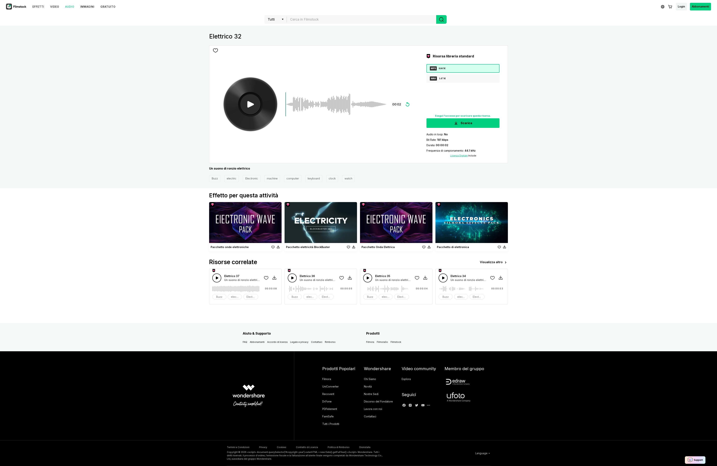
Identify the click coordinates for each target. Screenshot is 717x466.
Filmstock (396, 342)
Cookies (281, 447)
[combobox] (361, 19)
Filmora (370, 342)
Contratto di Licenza (307, 447)
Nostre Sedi (371, 394)
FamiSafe (328, 416)
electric (231, 178)
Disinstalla (364, 447)
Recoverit (328, 394)
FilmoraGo (382, 342)
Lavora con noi (373, 408)
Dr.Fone (327, 401)
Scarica (466, 123)
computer (292, 178)
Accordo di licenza (277, 342)
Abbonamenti (700, 6)
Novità (368, 386)
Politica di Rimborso (339, 447)
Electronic (251, 178)
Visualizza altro (491, 262)
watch (348, 178)
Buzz (215, 178)
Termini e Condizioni (238, 447)
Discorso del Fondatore (378, 401)
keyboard (314, 178)
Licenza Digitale (459, 155)
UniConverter (330, 386)
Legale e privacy (299, 342)
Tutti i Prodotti (330, 423)
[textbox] (361, 19)
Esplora (406, 379)
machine (272, 178)
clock (332, 178)
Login (681, 6)
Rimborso (330, 342)
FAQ (245, 342)
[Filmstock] (16, 7)
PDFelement (329, 408)
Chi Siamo (370, 379)
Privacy (263, 447)
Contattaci (316, 342)
